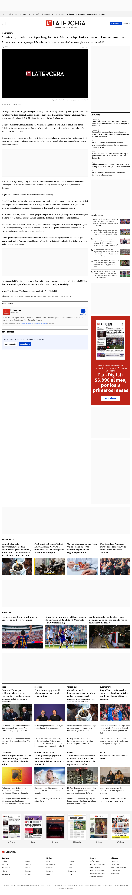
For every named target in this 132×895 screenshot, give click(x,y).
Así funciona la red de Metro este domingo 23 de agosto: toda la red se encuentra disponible (108, 620)
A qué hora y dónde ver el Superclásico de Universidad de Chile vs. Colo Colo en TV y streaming (65, 620)
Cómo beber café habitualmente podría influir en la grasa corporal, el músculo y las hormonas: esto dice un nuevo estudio (16, 550)
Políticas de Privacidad (41, 323)
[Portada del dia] (110, 359)
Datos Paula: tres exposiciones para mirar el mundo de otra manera (113, 799)
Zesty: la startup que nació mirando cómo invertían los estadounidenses (47, 693)
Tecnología (35, 14)
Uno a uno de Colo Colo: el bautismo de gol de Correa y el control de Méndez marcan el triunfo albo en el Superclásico (105, 222)
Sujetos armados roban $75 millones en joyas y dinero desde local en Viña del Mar (16, 741)
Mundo (54, 14)
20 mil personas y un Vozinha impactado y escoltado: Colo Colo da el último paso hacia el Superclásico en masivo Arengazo (106, 253)
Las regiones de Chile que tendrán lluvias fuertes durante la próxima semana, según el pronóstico (80, 741)
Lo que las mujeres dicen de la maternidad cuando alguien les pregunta (112, 790)
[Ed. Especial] (77, 839)
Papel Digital (92, 14)
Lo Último (70, 14)
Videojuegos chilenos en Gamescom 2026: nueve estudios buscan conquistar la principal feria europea (16, 801)
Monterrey (42, 296)
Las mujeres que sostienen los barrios (114, 757)
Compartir (7, 104)
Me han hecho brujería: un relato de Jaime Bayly (48, 799)
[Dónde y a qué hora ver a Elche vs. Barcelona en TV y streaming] (22, 636)
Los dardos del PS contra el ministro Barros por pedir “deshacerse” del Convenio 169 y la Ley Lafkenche (110, 156)
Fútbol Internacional (17, 296)
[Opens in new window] (55, 839)
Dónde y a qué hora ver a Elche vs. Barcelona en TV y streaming (19, 618)
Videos (61, 14)
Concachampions (65, 296)
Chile (4, 687)
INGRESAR (126, 23)
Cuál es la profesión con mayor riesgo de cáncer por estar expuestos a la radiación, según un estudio (81, 728)
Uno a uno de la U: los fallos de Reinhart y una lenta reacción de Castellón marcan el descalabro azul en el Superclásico (106, 274)
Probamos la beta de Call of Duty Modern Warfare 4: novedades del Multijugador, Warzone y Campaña (49, 548)
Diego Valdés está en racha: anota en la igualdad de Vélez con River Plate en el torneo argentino (114, 694)
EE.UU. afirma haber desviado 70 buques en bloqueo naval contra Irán (108, 174)
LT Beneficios (80, 14)
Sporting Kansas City (32, 296)
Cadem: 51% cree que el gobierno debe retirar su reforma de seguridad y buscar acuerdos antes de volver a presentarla (110, 134)
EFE (6, 47)
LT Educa (102, 14)
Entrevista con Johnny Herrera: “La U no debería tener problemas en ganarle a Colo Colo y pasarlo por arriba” (106, 264)
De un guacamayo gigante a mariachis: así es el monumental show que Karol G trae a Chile (49, 760)
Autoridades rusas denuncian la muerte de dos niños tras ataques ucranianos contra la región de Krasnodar (110, 124)
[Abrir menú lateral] (3, 23)
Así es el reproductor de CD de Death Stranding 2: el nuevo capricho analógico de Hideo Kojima (16, 760)
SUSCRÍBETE (110, 398)
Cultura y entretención (44, 752)
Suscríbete (25, 344)
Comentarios (17, 104)
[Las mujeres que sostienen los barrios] (115, 775)
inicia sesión (10, 344)
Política (10, 14)
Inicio (4, 14)
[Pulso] (33, 839)
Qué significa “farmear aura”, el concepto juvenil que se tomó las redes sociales (113, 548)
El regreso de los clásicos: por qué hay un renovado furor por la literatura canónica (49, 790)
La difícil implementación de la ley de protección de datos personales (48, 726)
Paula (102, 752)
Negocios (26, 14)
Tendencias (72, 687)
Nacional (18, 14)
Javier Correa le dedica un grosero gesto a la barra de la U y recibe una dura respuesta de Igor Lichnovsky (105, 232)
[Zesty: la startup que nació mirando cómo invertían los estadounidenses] (49, 712)
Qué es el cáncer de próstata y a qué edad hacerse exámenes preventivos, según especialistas (82, 548)
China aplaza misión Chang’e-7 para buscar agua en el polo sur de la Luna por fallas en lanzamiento (111, 165)
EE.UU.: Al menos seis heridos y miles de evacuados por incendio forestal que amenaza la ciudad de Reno (110, 145)
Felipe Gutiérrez (52, 296)
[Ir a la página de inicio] (66, 23)
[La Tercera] (11, 839)
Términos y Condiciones (26, 323)
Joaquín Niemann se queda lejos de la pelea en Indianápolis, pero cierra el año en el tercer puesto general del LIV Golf (115, 729)
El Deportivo (45, 14)
